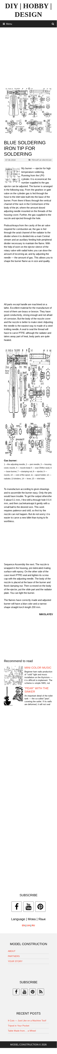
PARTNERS (14, 956)
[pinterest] (32, 992)
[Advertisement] (28, 56)
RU (33, 925)
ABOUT (11, 951)
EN (23, 925)
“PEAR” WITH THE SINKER (36, 690)
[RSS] (40, 992)
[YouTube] (28, 906)
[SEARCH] (53, 23)
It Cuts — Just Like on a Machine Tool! (27, 1020)
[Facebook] (17, 906)
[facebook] (16, 992)
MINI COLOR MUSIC (37, 667)
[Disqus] (28, 756)
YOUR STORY (15, 961)
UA (28, 925)
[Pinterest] (40, 906)
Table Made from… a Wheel (22, 1030)
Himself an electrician (41, 160)
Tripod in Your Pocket (18, 1025)
